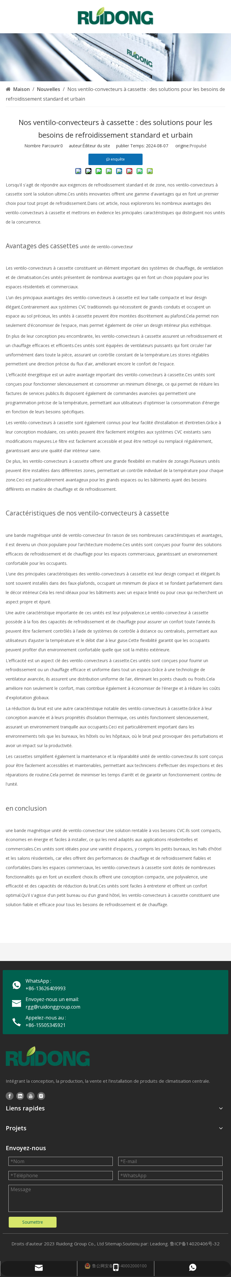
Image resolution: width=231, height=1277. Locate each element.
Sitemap (113, 1244)
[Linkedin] (20, 1096)
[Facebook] (10, 1096)
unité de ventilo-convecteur (106, 246)
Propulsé (198, 146)
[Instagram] (41, 1096)
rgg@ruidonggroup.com (53, 1006)
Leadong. (159, 1244)
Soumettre (32, 1222)
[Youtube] (31, 1096)
